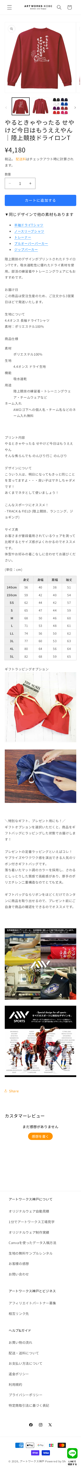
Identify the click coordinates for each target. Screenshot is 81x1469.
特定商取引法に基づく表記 (29, 1405)
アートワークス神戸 (32, 1461)
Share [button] (14, 1090)
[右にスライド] (75, 107)
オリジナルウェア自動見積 (29, 1211)
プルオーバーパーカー (31, 243)
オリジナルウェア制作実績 (29, 1232)
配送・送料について (24, 1352)
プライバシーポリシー (26, 1394)
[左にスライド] (6, 107)
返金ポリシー (19, 1373)
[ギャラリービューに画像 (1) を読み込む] (20, 106)
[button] (9, 7)
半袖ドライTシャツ (28, 225)
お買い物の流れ (20, 1342)
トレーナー (22, 237)
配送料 (21, 158)
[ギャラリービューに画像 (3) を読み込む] (60, 106)
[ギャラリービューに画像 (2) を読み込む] (40, 106)
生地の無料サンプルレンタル (31, 1253)
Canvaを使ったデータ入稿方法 (32, 1242)
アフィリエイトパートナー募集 (32, 1302)
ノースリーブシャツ (29, 231)
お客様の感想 (19, 1263)
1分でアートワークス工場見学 (31, 1221)
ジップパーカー (26, 249)
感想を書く (40, 1136)
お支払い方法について (26, 1363)
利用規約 (15, 1384)
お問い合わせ (19, 1274)
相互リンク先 (19, 1313)
